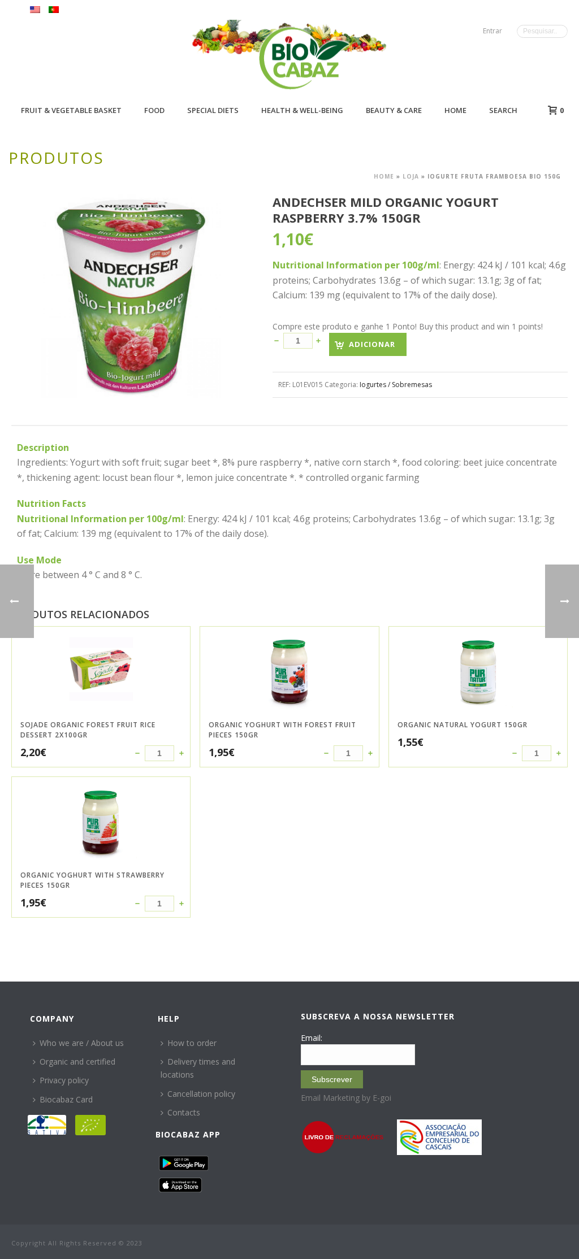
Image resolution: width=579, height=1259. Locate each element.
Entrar (492, 31)
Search (503, 110)
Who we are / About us (82, 1042)
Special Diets (213, 110)
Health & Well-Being (302, 110)
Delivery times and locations (198, 1068)
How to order (192, 1042)
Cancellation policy (201, 1093)
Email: (311, 1037)
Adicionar (372, 344)
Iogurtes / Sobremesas (396, 384)
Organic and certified (77, 1061)
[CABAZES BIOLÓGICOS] (303, 58)
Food (154, 110)
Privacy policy (64, 1080)
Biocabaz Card (66, 1099)
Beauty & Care (394, 110)
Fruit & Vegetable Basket (71, 110)
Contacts (183, 1112)
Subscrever (332, 1079)
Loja (411, 176)
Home (455, 110)
